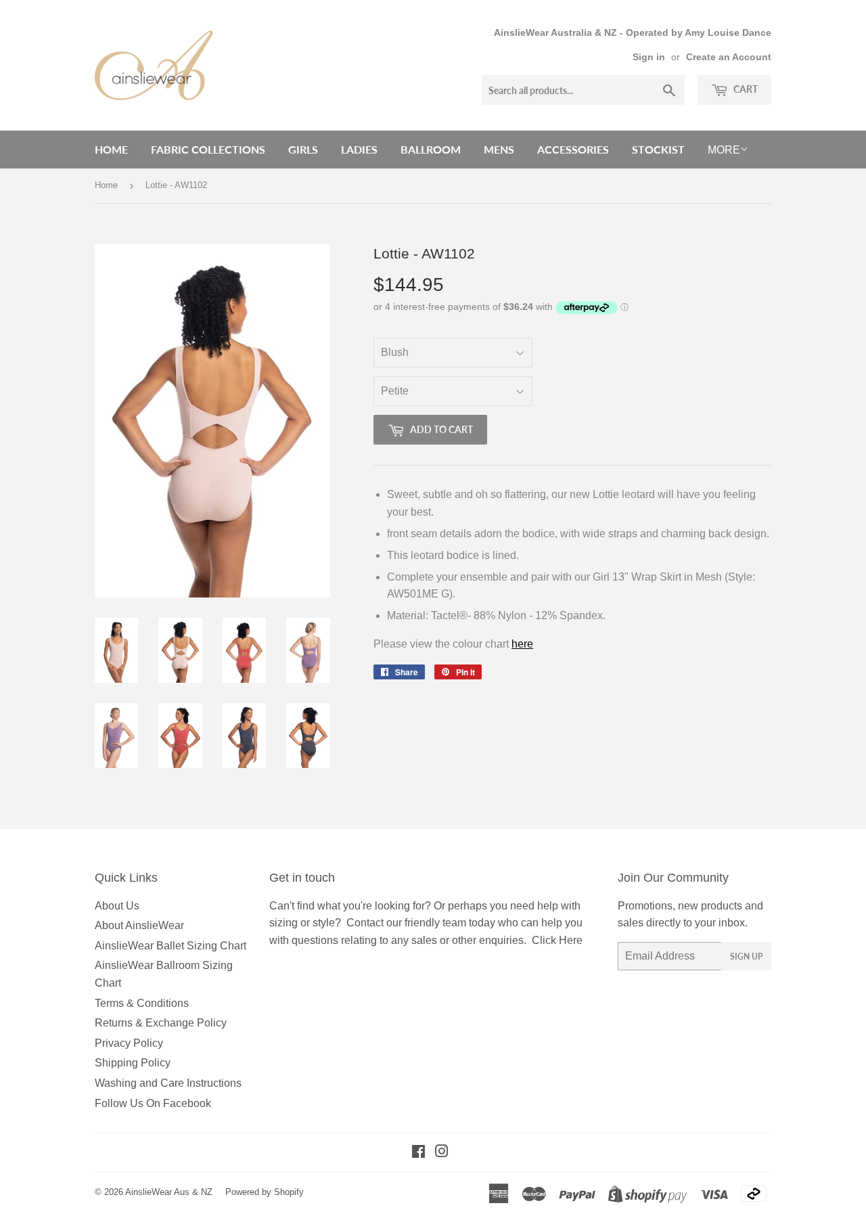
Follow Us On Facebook (153, 1103)
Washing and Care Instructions (168, 1083)
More (724, 150)
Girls (303, 149)
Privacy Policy (129, 1043)
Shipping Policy (132, 1062)
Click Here (557, 940)
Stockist (658, 149)
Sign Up (746, 956)
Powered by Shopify (264, 1192)
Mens (499, 149)
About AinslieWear (139, 925)
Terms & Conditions (142, 1003)
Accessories (573, 149)
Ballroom (431, 149)
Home (111, 149)
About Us (117, 905)
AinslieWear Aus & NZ (168, 1192)
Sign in (649, 57)
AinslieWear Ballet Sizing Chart (170, 945)
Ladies (359, 149)
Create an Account (728, 57)
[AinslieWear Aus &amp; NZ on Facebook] (418, 1152)
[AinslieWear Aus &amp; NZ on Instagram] (442, 1152)
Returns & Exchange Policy (161, 1023)
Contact (365, 922)
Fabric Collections (208, 149)
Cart (744, 89)
